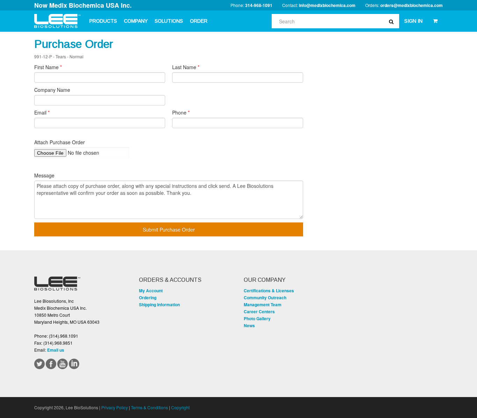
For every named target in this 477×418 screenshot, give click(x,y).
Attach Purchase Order (59, 142)
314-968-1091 (258, 5)
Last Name (185, 67)
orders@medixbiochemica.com (411, 5)
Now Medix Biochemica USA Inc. (83, 5)
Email (42, 112)
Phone (181, 112)
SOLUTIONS (169, 21)
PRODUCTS (103, 21)
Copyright (180, 407)
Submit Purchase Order (169, 229)
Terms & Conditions (149, 407)
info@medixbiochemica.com (327, 5)
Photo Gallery (257, 318)
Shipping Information (159, 304)
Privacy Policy (114, 407)
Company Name (52, 89)
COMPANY (136, 21)
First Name (48, 67)
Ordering (147, 297)
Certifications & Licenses (269, 290)
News (249, 325)
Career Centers (259, 311)
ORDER (198, 21)
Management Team (262, 304)
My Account (151, 290)
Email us (55, 350)
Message (44, 175)
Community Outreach (265, 297)
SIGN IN (413, 21)
